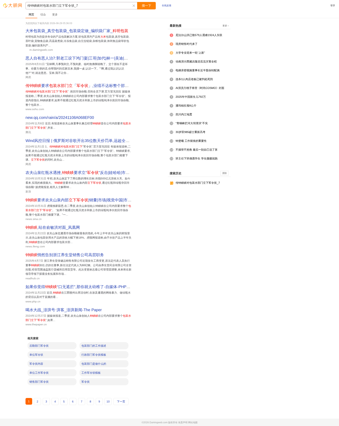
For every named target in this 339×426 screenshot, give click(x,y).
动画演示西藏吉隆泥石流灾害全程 (196, 61)
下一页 (121, 401)
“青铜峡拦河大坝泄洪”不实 (192, 123)
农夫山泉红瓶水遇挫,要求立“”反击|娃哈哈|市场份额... (83, 172)
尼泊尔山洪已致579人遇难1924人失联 (199, 35)
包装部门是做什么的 (93, 363)
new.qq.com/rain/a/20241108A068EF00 (60, 117)
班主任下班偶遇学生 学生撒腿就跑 (197, 158)
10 (108, 401)
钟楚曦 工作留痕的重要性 (191, 140)
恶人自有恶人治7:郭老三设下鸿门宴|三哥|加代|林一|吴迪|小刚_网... (83, 58)
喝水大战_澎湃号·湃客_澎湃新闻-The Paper (64, 310)
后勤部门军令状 (39, 345)
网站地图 (193, 422)
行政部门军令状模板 (93, 354)
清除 (224, 173)
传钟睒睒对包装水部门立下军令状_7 (198, 182)
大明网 (13, 5)
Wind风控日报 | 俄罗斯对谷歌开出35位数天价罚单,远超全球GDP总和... (87, 140)
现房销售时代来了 (187, 43)
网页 (31, 14)
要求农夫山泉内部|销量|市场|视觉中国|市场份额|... (85, 200)
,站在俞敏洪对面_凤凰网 (53, 227)
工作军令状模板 (91, 372)
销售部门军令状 (39, 381)
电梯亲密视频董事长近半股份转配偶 (198, 70)
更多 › (225, 25)
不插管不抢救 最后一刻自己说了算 (197, 149)
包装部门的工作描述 (93, 345)
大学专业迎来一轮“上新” (190, 52)
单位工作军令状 (39, 372)
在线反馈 (166, 5)
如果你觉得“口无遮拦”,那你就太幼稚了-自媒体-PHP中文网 (82, 287)
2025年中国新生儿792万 (191, 96)
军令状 (85, 381)
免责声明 (183, 422)
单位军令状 (36, 354)
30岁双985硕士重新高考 (190, 132)
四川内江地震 (184, 114)
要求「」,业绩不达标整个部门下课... (83, 85)
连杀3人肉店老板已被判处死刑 (194, 79)
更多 (55, 14)
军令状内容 (36, 363)
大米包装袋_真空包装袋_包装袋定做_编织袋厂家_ (77, 31)
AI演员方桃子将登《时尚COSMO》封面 (200, 88)
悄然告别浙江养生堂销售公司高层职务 (65, 255)
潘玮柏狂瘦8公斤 (186, 105)
